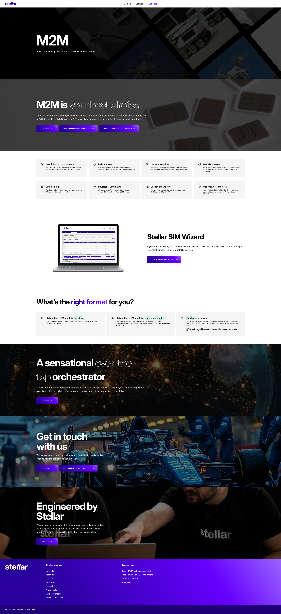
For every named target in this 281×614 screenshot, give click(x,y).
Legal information (53, 594)
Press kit (49, 586)
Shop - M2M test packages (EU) (136, 571)
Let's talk (49, 571)
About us (49, 575)
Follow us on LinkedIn (55, 597)
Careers (49, 578)
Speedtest (126, 582)
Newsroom (50, 582)
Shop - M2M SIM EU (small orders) (137, 575)
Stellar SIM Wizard (129, 578)
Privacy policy (51, 590)
